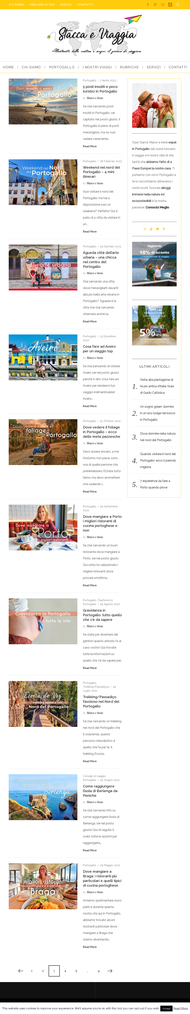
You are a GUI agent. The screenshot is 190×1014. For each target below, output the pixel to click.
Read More (90, 146)
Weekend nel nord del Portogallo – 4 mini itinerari (101, 172)
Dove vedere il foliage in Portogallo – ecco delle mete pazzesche (101, 431)
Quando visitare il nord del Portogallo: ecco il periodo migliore (158, 460)
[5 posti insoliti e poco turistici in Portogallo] (43, 101)
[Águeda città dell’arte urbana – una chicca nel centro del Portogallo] (43, 267)
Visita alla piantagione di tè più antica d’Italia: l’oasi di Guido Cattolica (157, 386)
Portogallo (89, 80)
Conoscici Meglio (157, 207)
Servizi (66, 4)
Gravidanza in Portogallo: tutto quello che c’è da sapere (102, 615)
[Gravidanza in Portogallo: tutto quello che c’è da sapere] (43, 621)
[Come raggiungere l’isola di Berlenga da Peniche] (43, 797)
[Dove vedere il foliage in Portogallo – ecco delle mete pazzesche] (43, 442)
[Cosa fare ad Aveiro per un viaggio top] (43, 357)
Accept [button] (166, 1008)
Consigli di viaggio (94, 776)
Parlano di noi (42, 4)
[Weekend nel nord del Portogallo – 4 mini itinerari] (43, 182)
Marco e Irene (95, 98)
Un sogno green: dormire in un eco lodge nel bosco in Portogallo (157, 413)
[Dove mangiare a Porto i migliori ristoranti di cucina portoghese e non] (43, 527)
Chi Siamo (16, 4)
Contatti (85, 4)
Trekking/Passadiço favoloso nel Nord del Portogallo (101, 701)
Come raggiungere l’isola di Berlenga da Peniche (100, 790)
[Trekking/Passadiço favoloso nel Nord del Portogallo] (43, 704)
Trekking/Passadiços (96, 686)
